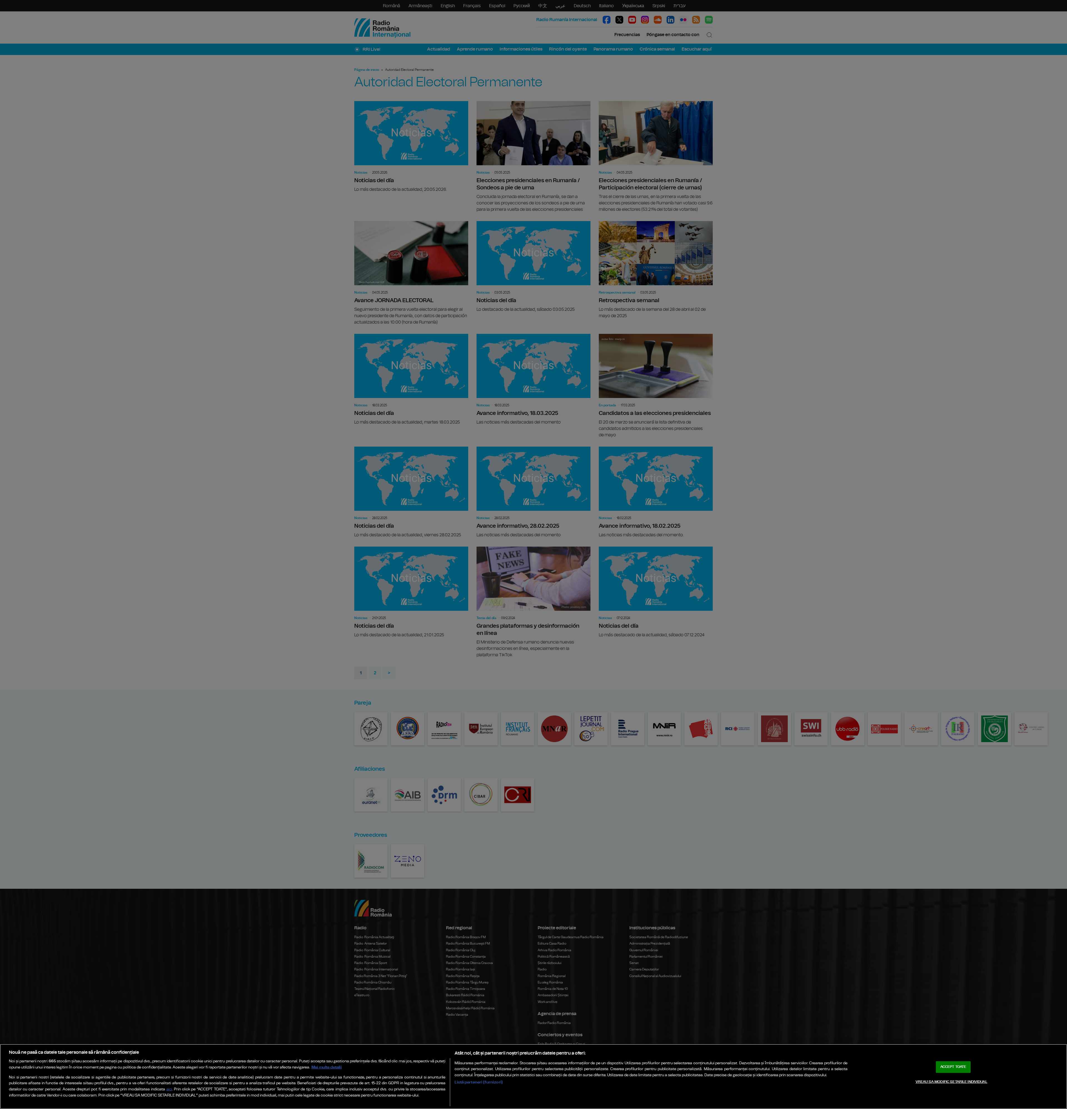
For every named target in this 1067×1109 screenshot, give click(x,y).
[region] (533, 1076)
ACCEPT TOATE (953, 1067)
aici (169, 1089)
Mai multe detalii (326, 1067)
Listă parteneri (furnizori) (479, 1082)
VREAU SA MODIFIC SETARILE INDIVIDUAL (951, 1082)
